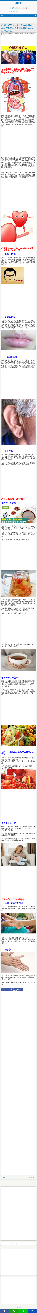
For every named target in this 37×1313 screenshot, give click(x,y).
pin (18, 8)
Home (2, 33)
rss (24, 8)
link (21, 8)
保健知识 (6, 33)
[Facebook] (4, 1311)
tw (13, 8)
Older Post (31, 1177)
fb (10, 8)
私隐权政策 (18, 1307)
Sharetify (18, 3)
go (15, 8)
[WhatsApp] (14, 1311)
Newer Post (5, 1177)
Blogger (23, 1243)
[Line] (23, 1311)
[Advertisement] (15, 41)
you (26, 8)
